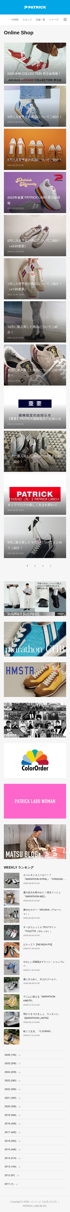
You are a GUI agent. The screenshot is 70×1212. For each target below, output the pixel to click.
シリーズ (53, 19)
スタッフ (27, 19)
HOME (15, 19)
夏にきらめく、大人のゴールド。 (40, 979)
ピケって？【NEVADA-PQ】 (38, 944)
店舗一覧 (40, 19)
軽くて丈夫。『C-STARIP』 (38, 1031)
